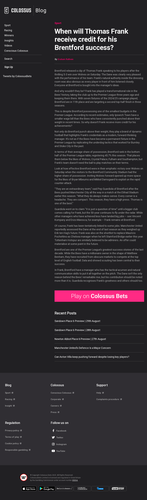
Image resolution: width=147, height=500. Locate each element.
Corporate (56, 399)
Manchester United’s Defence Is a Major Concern (83, 347)
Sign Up (8, 66)
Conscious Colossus (16, 50)
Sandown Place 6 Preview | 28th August (77, 330)
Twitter (59, 437)
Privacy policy (12, 430)
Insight (8, 405)
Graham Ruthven (65, 59)
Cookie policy (12, 443)
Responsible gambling (16, 450)
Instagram (61, 444)
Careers (55, 405)
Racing (8, 30)
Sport (7, 25)
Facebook (61, 431)
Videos (8, 45)
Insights (9, 40)
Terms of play (12, 437)
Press (54, 412)
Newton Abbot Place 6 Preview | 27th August (80, 338)
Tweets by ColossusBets (17, 76)
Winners (9, 35)
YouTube (60, 451)
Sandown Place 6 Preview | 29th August (77, 320)
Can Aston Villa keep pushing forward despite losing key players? (92, 356)
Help (99, 393)
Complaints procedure (108, 399)
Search (8, 58)
